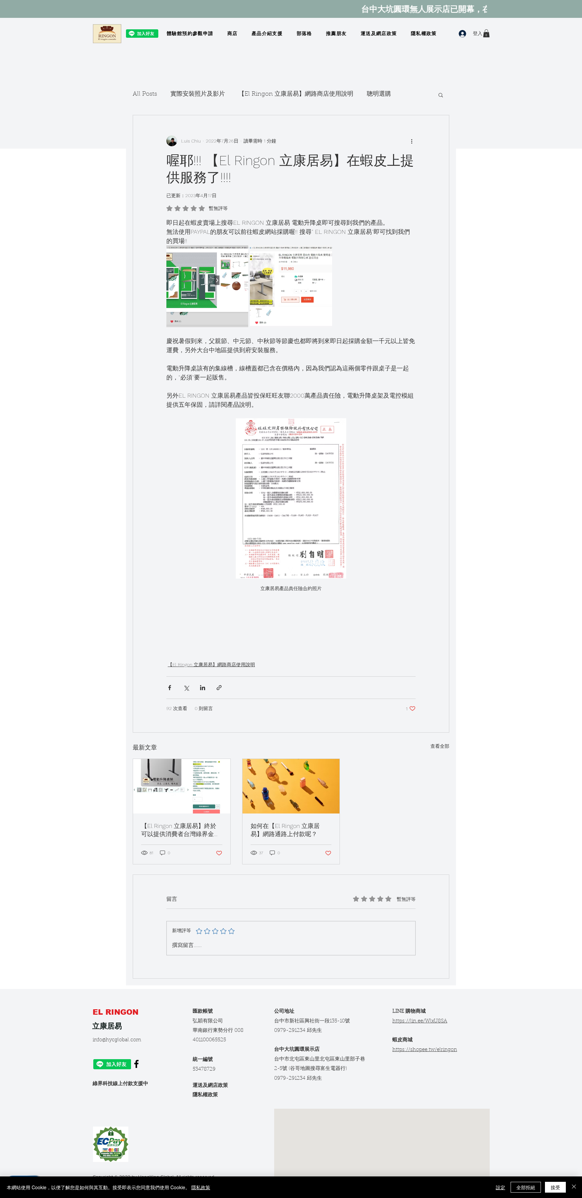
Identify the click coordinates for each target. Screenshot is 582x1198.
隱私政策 (200, 1187)
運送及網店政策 (210, 1085)
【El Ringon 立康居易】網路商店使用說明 (295, 94)
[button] (486, 33)
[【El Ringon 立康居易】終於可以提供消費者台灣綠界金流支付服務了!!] (181, 786)
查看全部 (439, 746)
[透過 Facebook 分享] (169, 687)
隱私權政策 (205, 1095)
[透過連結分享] (219, 687)
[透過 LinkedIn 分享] (202, 687)
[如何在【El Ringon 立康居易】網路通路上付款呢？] (291, 786)
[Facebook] (136, 1063)
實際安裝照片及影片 (197, 94)
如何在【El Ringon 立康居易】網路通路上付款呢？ (285, 829)
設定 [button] (500, 1187)
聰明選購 (379, 94)
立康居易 (107, 1026)
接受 (555, 1187)
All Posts (145, 94)
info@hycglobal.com (117, 1040)
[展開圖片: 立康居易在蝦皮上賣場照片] (239, 254)
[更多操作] (412, 141)
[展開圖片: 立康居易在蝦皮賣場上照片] (323, 254)
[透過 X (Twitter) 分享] (186, 687)
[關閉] (574, 1187)
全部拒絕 (525, 1187)
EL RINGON (117, 1012)
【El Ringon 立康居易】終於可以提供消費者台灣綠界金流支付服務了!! (180, 830)
